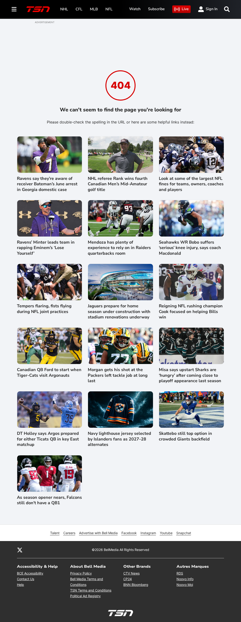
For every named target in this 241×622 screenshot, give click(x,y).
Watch (135, 9)
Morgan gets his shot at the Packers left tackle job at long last (118, 375)
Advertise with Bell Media (98, 533)
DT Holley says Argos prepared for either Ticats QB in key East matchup (48, 439)
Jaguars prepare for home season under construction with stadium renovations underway (119, 311)
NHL (64, 9)
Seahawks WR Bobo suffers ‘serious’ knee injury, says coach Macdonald (190, 248)
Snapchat (183, 533)
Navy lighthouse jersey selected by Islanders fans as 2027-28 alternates (119, 439)
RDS (180, 573)
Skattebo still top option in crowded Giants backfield (185, 436)
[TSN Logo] (38, 9)
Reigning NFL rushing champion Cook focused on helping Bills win (191, 311)
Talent (55, 533)
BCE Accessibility (30, 573)
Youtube (166, 533)
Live (185, 9)
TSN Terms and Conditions (90, 590)
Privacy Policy (81, 573)
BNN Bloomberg (135, 585)
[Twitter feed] (20, 549)
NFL (108, 9)
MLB (94, 9)
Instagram (148, 533)
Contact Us (25, 579)
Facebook (129, 533)
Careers (69, 533)
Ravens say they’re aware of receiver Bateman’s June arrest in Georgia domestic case (47, 184)
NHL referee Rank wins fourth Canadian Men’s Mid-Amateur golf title (118, 184)
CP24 (127, 579)
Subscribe (156, 9)
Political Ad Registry (85, 596)
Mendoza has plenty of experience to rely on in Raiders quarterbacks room (119, 248)
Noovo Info (185, 579)
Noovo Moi (185, 585)
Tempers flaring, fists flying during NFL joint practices (44, 308)
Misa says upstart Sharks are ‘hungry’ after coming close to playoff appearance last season (190, 375)
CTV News (131, 573)
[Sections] (14, 9)
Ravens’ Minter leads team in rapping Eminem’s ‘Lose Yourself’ (46, 248)
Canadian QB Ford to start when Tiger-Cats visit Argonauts (49, 372)
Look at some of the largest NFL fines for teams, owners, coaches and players (191, 184)
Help (20, 585)
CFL (79, 9)
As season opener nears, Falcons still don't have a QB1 (49, 500)
